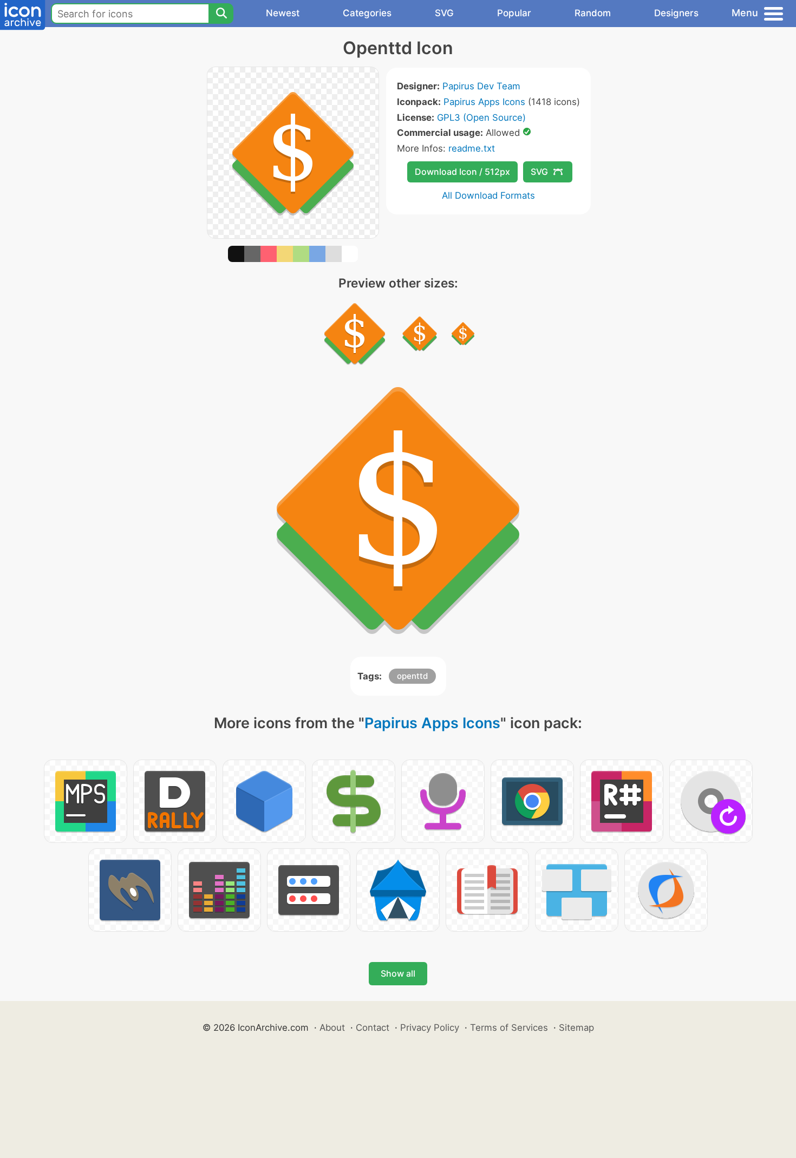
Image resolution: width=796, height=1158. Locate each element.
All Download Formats (488, 195)
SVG (444, 13)
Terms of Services (509, 1027)
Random (593, 13)
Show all (398, 973)
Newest (282, 13)
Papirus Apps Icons (484, 101)
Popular (514, 13)
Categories (367, 13)
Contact (372, 1027)
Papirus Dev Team (481, 86)
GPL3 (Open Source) (481, 117)
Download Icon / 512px (462, 171)
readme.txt (471, 148)
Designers (676, 13)
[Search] (220, 13)
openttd (412, 676)
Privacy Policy (429, 1027)
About (332, 1027)
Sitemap (576, 1027)
